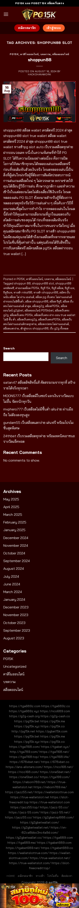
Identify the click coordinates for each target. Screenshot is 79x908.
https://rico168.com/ (23, 772)
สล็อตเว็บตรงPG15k (49, 319)
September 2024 (16, 561)
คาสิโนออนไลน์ (29, 54)
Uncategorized (14, 666)
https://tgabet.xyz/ (55, 747)
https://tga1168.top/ (24, 757)
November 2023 (15, 615)
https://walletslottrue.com (54, 792)
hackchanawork (39, 74)
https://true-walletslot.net (30, 797)
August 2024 (13, 568)
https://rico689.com (55, 711)
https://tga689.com (58, 838)
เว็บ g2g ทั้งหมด (59, 328)
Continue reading (39, 263)
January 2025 (14, 530)
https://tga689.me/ (21, 843)
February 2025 (14, 522)
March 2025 (12, 514)
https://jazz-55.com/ (24, 812)
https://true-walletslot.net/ (50, 858)
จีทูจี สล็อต (57, 288)
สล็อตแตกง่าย (11, 328)
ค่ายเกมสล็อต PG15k (27, 288)
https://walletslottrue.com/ (28, 853)
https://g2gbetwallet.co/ (24, 838)
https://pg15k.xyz (27, 726)
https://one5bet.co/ (24, 777)
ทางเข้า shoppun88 (46, 292)
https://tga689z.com (24, 706)
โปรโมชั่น (52, 875)
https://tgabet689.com (54, 843)
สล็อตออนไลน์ (60, 54)
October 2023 (14, 622)
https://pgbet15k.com (51, 731)
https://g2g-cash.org (24, 716)
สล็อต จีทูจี (55, 301)
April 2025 (11, 507)
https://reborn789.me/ (50, 787)
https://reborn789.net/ (30, 782)
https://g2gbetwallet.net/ (31, 827)
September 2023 (16, 630)
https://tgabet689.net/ (23, 848)
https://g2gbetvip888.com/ (53, 817)
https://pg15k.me (52, 721)
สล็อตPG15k (52, 306)
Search (9, 348)
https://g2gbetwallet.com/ (39, 822)
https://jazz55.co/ (18, 817)
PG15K (14, 54)
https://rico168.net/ (58, 767)
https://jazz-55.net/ (55, 812)
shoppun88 (39, 59)
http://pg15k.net (23, 731)
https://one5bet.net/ (55, 772)
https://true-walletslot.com (50, 802)
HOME (11, 875)
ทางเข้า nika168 (23, 292)
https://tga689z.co (55, 706)
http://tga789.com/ (24, 752)
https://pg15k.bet (27, 721)
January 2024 (14, 599)
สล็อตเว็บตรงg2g (27, 319)
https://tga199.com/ (55, 777)
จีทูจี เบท (69, 288)
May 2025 (11, 499)
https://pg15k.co (53, 726)
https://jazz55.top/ (25, 807)
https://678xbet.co (55, 762)
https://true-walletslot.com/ (30, 863)
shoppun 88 (22, 283)
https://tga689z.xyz (24, 711)
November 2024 (15, 545)
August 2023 (13, 638)
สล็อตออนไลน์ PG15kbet (39, 310)
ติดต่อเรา (66, 875)
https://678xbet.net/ (25, 762)
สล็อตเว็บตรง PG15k (21, 315)
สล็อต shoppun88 (36, 301)
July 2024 (11, 576)
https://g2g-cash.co (55, 716)
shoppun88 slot (43, 283)
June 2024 (11, 584)
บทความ (45, 54)
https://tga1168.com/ (24, 747)
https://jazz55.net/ (19, 792)
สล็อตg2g (38, 306)
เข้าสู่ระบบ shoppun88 (34, 328)
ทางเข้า (40, 875)
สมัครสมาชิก (25, 875)
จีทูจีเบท (7, 292)
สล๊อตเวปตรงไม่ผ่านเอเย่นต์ (53, 324)
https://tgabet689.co (57, 848)
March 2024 (12, 592)
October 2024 (14, 553)
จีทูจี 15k (45, 288)
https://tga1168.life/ (55, 757)
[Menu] (6, 14)
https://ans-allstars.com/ (24, 767)
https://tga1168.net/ (54, 752)
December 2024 (15, 538)
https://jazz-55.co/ (54, 807)
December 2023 (16, 607)
